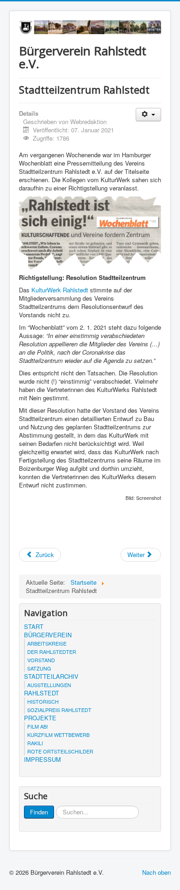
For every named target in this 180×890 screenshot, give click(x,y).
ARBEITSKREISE (46, 643)
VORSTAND (41, 660)
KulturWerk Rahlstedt (59, 289)
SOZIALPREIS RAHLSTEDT (59, 709)
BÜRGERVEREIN (48, 635)
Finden (39, 811)
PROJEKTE (40, 718)
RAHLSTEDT (41, 693)
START (33, 627)
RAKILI (35, 743)
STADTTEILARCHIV (51, 676)
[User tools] (148, 114)
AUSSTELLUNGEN (49, 684)
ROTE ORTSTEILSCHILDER (60, 751)
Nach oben (156, 872)
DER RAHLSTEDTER (51, 651)
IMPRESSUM (42, 759)
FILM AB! (37, 726)
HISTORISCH (43, 701)
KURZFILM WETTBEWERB (58, 734)
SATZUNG (39, 668)
